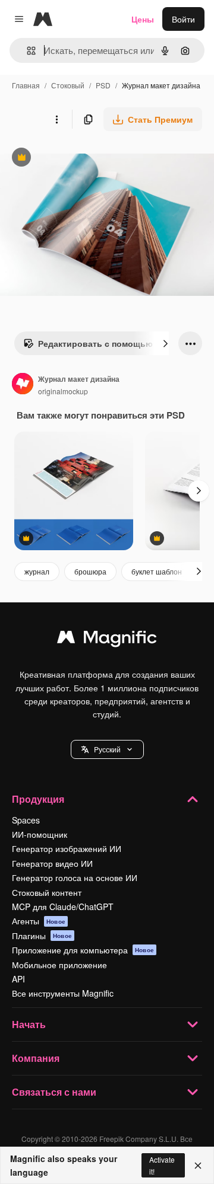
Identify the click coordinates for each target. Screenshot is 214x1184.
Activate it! (162, 1165)
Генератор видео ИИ (52, 863)
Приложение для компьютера (83, 950)
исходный (79, 158)
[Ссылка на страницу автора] (22, 385)
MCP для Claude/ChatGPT (63, 906)
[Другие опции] (56, 119)
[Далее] (165, 343)
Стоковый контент (46, 892)
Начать (29, 1024)
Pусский (107, 749)
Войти (183, 19)
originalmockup (63, 391)
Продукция (38, 799)
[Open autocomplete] (26, 50)
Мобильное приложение (59, 965)
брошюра (90, 571)
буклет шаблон (156, 571)
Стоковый (67, 85)
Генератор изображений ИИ (66, 848)
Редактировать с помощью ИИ (95, 346)
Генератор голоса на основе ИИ (74, 877)
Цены (142, 19)
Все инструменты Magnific (63, 993)
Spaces (26, 820)
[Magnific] (107, 640)
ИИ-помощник (39, 834)
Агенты (38, 921)
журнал (36, 571)
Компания (35, 1058)
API (18, 979)
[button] (107, 749)
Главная (26, 85)
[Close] (198, 1166)
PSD (103, 85)
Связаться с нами (54, 1092)
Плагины (42, 936)
